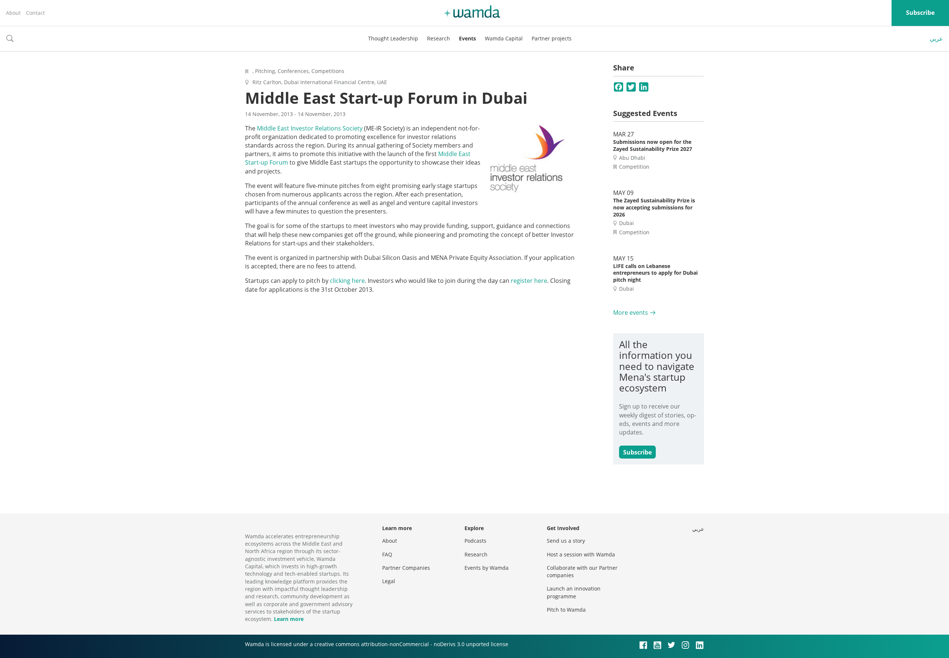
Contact (35, 12)
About (13, 12)
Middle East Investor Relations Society (310, 128)
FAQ (387, 554)
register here (529, 281)
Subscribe (920, 13)
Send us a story (566, 540)
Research (438, 38)
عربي (936, 39)
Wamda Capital (504, 38)
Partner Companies (406, 567)
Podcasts (475, 540)
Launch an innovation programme (574, 592)
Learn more (289, 618)
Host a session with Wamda (581, 554)
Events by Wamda (486, 567)
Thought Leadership (393, 38)
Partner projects (552, 38)
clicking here (347, 281)
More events (630, 312)
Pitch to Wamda (566, 609)
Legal (388, 581)
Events (467, 38)
